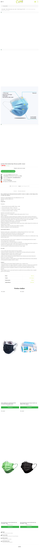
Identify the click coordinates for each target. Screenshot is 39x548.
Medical (32, 280)
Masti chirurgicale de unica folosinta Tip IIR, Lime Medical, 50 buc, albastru (28, 403)
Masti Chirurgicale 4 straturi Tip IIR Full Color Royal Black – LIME (28, 523)
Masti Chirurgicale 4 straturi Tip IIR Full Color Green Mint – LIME (9, 523)
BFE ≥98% (32, 282)
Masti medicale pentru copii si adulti (11, 9)
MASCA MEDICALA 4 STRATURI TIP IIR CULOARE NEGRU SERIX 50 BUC (8, 403)
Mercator (32, 275)
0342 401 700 (9, 177)
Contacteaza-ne (10, 407)
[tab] (15, 190)
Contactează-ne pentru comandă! (8, 171)
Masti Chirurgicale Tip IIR (21, 9)
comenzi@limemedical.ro (17, 177)
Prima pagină (3, 9)
